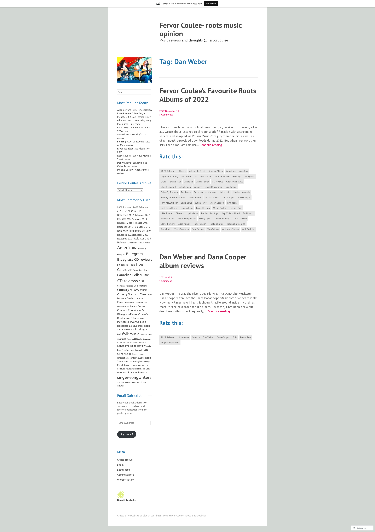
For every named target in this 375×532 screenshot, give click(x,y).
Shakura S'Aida (167, 218)
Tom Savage (198, 229)
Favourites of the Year (205, 192)
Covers (149, 295)
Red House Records (140, 365)
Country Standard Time (131, 294)
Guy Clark (143, 335)
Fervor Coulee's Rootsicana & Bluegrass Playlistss (132, 318)
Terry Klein (166, 229)
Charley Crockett (234, 181)
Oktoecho (180, 213)
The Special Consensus (130, 382)
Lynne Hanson (203, 207)
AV (196, 176)
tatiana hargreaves (236, 223)
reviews (130, 368)
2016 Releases (134, 222)
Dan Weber (231, 186)
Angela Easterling (169, 176)
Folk (234, 337)
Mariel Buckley (220, 207)
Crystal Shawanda (213, 186)
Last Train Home (169, 207)
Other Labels (125, 353)
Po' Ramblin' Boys (209, 213)
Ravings (147, 361)
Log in (120, 464)
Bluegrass (249, 176)
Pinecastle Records (126, 358)
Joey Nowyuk (243, 197)
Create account (125, 459)
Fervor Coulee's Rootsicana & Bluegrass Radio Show (134, 325)
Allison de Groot (197, 171)
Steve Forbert (168, 223)
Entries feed (123, 469)
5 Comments (166, 114)
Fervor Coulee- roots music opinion (200, 29)
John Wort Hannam (137, 342)
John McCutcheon (169, 202)
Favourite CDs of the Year (136, 302)
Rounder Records (138, 372)
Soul (118, 382)
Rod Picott (248, 213)
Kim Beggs (232, 202)
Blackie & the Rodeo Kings (228, 176)
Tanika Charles (216, 223)
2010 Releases (126, 210)
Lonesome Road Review (131, 345)
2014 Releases (134, 219)
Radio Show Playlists (133, 361)
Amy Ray (243, 171)
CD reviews (217, 181)
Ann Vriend (186, 176)
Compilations (140, 285)
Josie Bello (186, 202)
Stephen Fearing (221, 218)
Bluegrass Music (126, 264)
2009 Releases (140, 207)
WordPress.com (125, 479)
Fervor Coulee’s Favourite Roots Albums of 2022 (207, 95)
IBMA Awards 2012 (131, 339)
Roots (137, 369)
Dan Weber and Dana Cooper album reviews (203, 261)
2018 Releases (135, 227)
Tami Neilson (199, 223)
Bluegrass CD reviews (134, 259)
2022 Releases (168, 171)
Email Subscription (131, 395)
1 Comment (165, 281)
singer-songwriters (187, 218)
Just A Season (217, 202)
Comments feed (125, 474)
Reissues (121, 369)
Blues (163, 181)
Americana (231, 171)
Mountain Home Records (131, 350)
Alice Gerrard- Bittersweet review (134, 110)
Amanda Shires (216, 171)
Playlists (140, 357)
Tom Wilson (213, 229)
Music (144, 349)
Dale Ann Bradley (125, 298)
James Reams (195, 197)
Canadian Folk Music (133, 275)
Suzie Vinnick (184, 223)
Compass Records (125, 286)
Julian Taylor (201, 202)
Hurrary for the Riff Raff (173, 197)
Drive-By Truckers (169, 192)
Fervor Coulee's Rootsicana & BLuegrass (131, 310)
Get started (211, 3)
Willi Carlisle (248, 229)
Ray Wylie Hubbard (230, 213)
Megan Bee (236, 207)
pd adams (193, 213)
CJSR (141, 281)
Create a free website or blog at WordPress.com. (142, 515)
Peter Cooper (139, 354)
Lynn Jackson (186, 207)
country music (138, 290)
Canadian (188, 181)
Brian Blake (175, 181)
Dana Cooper (223, 337)
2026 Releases (135, 243)
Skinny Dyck (204, 218)
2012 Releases (136, 215)
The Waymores (181, 229)
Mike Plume (166, 213)
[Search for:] (134, 92)
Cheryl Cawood (168, 186)
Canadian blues (141, 270)
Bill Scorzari (206, 176)
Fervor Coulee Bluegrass (136, 329)
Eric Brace (186, 192)
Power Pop (245, 337)
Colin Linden (185, 186)
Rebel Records (124, 365)
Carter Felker (202, 181)
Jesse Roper (228, 197)
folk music (224, 192)
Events (121, 302)
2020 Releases (137, 231)
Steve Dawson (239, 218)
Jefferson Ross (212, 197)
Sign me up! (127, 434)
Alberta (182, 171)
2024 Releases (135, 238)
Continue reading (211, 145)
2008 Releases (124, 207)
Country (198, 186)
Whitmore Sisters (230, 229)
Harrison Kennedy (241, 192)
